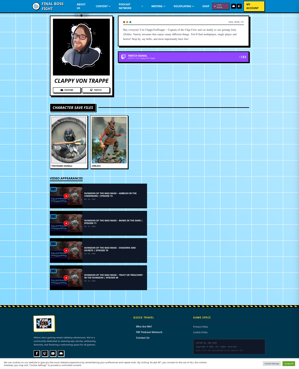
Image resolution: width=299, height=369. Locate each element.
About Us (81, 6)
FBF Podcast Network (147, 332)
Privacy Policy (200, 326)
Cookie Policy (200, 332)
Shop (205, 6)
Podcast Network (125, 6)
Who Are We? (142, 326)
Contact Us (141, 337)
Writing (157, 6)
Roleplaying (182, 6)
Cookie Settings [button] (272, 363)
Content (102, 6)
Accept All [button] (288, 363)
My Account (252, 6)
